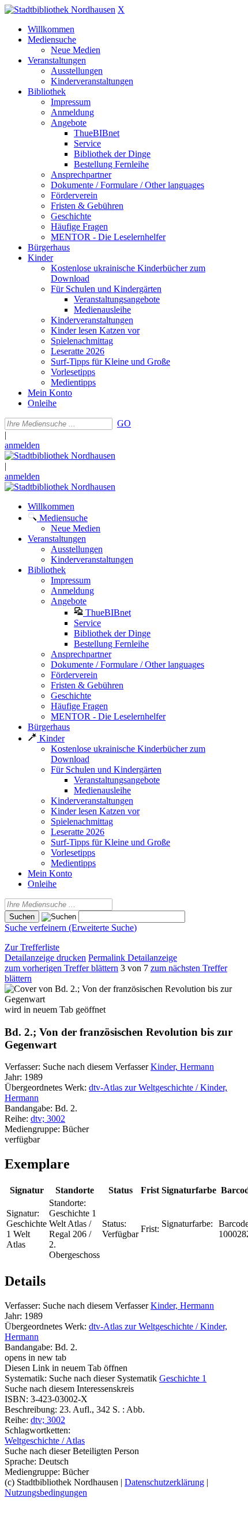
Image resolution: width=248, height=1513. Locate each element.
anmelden (22, 445)
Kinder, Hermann (182, 1067)
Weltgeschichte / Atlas (45, 1440)
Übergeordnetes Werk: (47, 1087)
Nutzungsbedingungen (46, 1492)
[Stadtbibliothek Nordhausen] (60, 9)
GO (124, 423)
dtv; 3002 (48, 1118)
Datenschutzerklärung (164, 1482)
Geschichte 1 (182, 1378)
